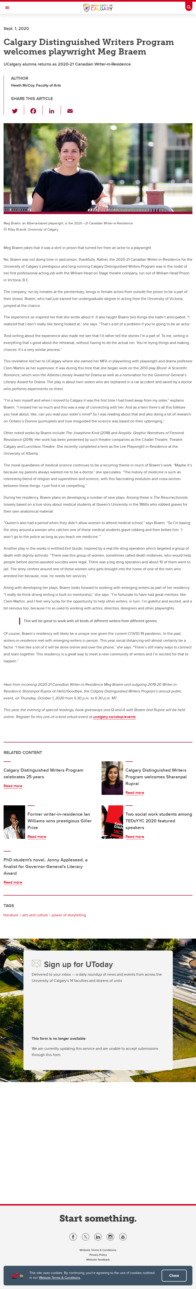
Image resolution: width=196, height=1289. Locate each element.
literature (10, 915)
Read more (13, 786)
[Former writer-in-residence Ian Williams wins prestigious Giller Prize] (14, 822)
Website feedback (98, 1259)
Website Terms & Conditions (59, 1277)
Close (174, 1275)
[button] (17, 110)
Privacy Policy (98, 1255)
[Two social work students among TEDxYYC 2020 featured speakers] (112, 822)
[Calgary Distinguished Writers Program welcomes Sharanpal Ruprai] (112, 778)
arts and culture (35, 915)
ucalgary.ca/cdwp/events (114, 716)
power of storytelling (69, 915)
